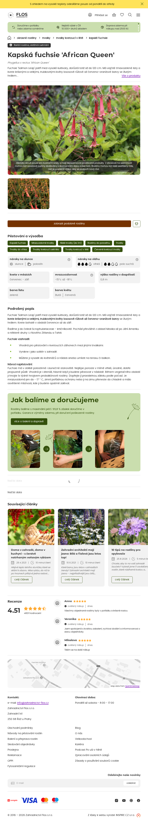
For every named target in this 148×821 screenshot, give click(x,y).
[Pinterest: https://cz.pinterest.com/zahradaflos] (131, 800)
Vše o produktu (131, 76)
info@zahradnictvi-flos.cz (33, 703)
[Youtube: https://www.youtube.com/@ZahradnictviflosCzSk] (124, 800)
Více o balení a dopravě (29, 421)
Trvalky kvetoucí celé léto (46, 249)
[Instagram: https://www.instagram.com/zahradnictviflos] (116, 800)
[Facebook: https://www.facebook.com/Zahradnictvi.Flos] (138, 800)
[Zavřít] (142, 3)
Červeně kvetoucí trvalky (107, 249)
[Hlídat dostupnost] (136, 223)
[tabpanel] (30, 27)
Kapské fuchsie (18, 243)
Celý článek (21, 579)
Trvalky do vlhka (18, 249)
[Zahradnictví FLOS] (17, 15)
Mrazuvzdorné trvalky (43, 243)
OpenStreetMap (132, 686)
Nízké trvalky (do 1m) (71, 243)
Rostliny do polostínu (99, 243)
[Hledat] (130, 14)
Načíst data (44, 481)
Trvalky (119, 243)
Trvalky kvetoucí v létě (76, 249)
